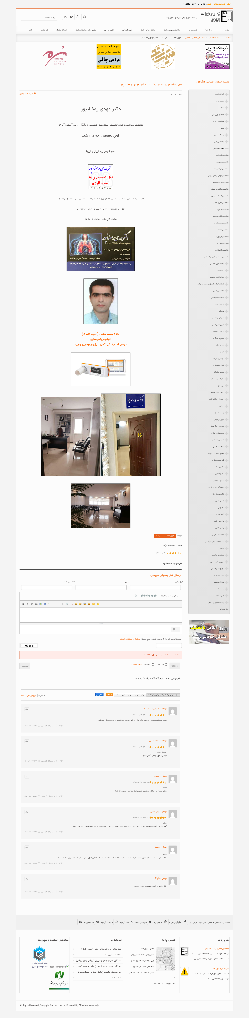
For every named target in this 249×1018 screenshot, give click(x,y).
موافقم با (147, 665)
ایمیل (22, 94)
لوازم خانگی (219, 528)
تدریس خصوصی (218, 332)
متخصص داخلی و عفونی (194, 38)
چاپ (31, 94)
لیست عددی (54, 604)
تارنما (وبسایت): (69, 582)
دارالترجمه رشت (218, 359)
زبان (89, 604)
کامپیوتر (221, 508)
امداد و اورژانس (218, 115)
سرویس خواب (219, 420)
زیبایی (222, 406)
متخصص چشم (223, 230)
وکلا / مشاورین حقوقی (216, 603)
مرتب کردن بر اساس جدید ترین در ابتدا (130, 695)
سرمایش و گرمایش (217, 426)
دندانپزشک (220, 271)
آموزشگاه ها (219, 94)
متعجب (85, 604)
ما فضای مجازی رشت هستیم (217, 949)
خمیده (27, 604)
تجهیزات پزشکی (218, 325)
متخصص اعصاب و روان (220, 196)
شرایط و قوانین (136, 665)
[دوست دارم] (61, 726)
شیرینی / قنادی (218, 440)
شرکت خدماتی (218, 365)
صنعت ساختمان (218, 447)
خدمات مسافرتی (218, 535)
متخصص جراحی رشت (220, 169)
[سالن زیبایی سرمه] (54, 68)
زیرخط (32, 604)
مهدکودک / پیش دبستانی (214, 542)
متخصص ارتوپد (223, 210)
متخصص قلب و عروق (221, 216)
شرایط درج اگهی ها (221, 969)
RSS (108, 695)
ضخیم (23, 604)
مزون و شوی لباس (217, 562)
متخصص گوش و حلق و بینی (218, 176)
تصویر (41, 604)
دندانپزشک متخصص (216, 277)
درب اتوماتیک (219, 386)
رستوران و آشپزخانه (216, 399)
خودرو (222, 352)
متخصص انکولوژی (222, 250)
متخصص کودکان (222, 155)
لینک (36, 604)
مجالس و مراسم (218, 555)
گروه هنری (220, 514)
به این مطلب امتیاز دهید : (168, 596)
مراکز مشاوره (219, 575)
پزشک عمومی (219, 135)
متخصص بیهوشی (222, 162)
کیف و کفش (219, 501)
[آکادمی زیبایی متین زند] (163, 69)
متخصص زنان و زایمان (220, 182)
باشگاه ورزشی (218, 121)
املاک (222, 108)
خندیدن (76, 604)
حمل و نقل (220, 345)
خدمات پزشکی (218, 291)
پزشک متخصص (215, 38)
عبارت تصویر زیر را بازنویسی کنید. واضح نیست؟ (150, 639)
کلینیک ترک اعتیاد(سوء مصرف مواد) (211, 284)
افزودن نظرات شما (29, 696)
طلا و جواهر (223, 609)
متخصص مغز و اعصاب (220, 203)
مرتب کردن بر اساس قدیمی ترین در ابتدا (163, 695)
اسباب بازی (220, 101)
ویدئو (45, 604)
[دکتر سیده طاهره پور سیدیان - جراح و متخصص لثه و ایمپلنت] (217, 68)
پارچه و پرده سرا (218, 318)
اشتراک (161, 665)
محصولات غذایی (218, 481)
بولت (58, 604)
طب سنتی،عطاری (218, 460)
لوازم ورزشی (219, 521)
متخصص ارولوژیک (222, 237)
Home (228, 38)
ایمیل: (126, 582)
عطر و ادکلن (219, 474)
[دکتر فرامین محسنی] (109, 68)
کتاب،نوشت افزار (218, 494)
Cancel (174, 666)
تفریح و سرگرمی (218, 338)
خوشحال (80, 604)
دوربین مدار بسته (217, 393)
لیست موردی (49, 604)
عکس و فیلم (219, 467)
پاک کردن (71, 604)
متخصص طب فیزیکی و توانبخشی (216, 257)
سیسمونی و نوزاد (217, 433)
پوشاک (221, 311)
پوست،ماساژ (219, 413)
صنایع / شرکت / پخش (215, 454)
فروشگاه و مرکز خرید (216, 487)
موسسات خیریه (218, 589)
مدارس (221, 548)
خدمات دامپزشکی (217, 298)
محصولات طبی (219, 304)
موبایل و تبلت (219, 582)
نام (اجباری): (178, 582)
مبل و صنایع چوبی (217, 569)
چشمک (98, 604)
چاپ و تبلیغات (219, 372)
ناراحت (93, 604)
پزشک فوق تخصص (217, 264)
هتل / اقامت (219, 596)
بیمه (222, 128)
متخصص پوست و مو (221, 223)
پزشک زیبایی (219, 142)
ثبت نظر (24, 666)
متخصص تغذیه (223, 243)
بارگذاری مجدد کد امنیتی (130, 639)
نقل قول (63, 604)
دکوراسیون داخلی (217, 379)
